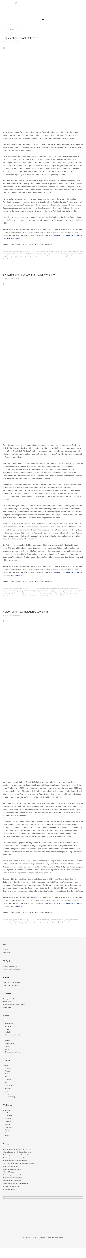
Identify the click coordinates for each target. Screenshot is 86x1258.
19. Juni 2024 (6, 41)
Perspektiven (31, 255)
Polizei (39, 255)
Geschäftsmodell (33, 590)
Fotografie (8, 1079)
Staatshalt (23, 257)
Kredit (69, 590)
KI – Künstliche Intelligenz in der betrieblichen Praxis (20, 1163)
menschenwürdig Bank (12, 592)
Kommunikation (10, 1038)
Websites (8, 1068)
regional (54, 255)
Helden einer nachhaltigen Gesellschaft (26, 611)
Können (5, 1065)
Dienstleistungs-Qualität (12, 1035)
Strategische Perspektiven (11, 1166)
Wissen (5, 1021)
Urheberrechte (7, 1001)
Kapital (29, 253)
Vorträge (7, 1136)
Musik (7, 1082)
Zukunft (10, 258)
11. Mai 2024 (6, 615)
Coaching (8, 1124)
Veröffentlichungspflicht (26, 595)
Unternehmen (50, 257)
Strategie (8, 1026)
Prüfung (24, 594)
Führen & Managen (9, 1172)
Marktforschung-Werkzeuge (12, 1180)
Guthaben (46, 590)
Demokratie (44, 251)
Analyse (7, 1113)
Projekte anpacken (46, 255)
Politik (36, 255)
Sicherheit (79, 255)
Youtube (7, 1074)
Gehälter (70, 251)
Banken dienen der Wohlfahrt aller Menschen (29, 274)
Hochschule (18, 253)
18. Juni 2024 (6, 278)
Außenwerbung (10, 1097)
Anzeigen (8, 1094)
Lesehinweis (7, 1007)
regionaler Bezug (60, 255)
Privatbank (9, 594)
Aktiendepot (39, 588)
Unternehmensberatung (59, 257)
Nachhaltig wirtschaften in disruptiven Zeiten (17, 1149)
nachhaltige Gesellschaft (36, 592)
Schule (74, 255)
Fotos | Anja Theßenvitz (10, 985)
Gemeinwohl (60, 919)
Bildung (38, 251)
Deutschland (50, 251)
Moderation (8, 1127)
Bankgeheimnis (58, 588)
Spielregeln (17, 257)
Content (7, 1049)
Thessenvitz (38, 257)
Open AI (25, 255)
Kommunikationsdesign (12, 1052)
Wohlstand (5, 258)
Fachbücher (9, 1085)
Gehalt (65, 251)
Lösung (47, 253)
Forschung (8, 1115)
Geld (73, 251)
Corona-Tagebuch (9, 1189)
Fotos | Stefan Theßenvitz (11, 982)
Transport (44, 257)
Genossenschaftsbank (24, 590)
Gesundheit (11, 253)
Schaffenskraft (68, 255)
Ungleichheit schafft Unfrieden (20, 38)
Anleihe (45, 588)
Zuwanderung (65, 923)
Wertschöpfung (69, 257)
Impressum (6, 952)
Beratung (8, 1118)
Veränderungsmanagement (12, 1175)
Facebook (8, 1071)
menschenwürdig (58, 253)
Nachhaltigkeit (77, 253)
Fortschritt (56, 251)
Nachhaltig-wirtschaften (68, 253)
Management (9, 1023)
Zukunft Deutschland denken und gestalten (19, 251)
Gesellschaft (5, 253)
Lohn (39, 253)
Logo (6, 1091)
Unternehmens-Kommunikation (13, 1178)
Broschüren (8, 1088)
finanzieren (54, 919)
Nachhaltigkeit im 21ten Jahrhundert (15, 1160)
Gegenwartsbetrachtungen (11, 1186)
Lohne (42, 253)
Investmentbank (59, 590)
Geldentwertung (79, 251)
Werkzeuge (6, 1110)
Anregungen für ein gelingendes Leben (16, 1183)
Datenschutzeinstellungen (11, 969)
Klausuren (8, 1121)
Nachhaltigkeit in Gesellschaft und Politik (13, 255)
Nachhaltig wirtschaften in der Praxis (15, 1158)
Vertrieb (7, 1040)
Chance (42, 919)
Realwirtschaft (30, 594)
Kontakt (5, 950)
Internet (7, 1046)
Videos (7, 1077)
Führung (7, 1029)
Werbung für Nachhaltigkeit (12, 1169)
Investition (23, 253)
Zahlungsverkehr (55, 595)
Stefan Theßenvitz (16, 41)
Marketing (8, 1032)
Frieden (61, 251)
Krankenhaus (34, 253)
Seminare (8, 1133)
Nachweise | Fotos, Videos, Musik (14, 1004)
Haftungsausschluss (9, 999)
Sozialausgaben (6, 257)
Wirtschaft (76, 257)
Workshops (8, 1130)
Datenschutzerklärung (10, 966)
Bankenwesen (50, 588)
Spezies (12, 257)
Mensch (51, 253)
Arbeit (38, 919)
